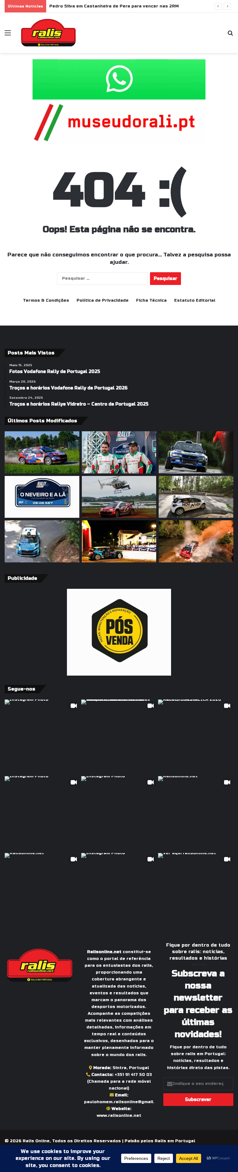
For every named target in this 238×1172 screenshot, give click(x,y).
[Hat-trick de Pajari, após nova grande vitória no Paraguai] (119, 497)
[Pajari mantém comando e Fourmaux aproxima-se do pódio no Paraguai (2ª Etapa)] (196, 541)
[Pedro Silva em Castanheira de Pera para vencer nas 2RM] (119, 452)
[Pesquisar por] (230, 35)
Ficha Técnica (151, 300)
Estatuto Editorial (194, 300)
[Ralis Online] (48, 33)
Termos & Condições (46, 300)
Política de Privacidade (103, 300)
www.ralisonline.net (119, 1115)
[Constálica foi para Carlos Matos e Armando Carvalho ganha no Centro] (42, 541)
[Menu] (8, 35)
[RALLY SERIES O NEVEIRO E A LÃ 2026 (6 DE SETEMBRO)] (42, 497)
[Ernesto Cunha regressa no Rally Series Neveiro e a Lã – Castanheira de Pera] (196, 452)
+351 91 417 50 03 (133, 1074)
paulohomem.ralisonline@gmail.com (124, 1101)
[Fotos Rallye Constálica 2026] (196, 497)
